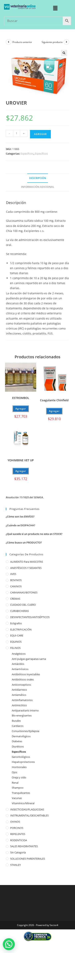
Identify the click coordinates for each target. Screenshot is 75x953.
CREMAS (15, 598)
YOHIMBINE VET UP (21, 460)
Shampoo (17, 787)
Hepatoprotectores (23, 762)
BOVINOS (16, 580)
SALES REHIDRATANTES (24, 846)
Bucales (16, 720)
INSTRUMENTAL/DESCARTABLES (29, 815)
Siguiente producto (52, 42)
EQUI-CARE (16, 635)
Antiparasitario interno (25, 710)
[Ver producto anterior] (8, 42)
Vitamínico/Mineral (23, 803)
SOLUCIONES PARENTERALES (27, 858)
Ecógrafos (16, 623)
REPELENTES (17, 834)
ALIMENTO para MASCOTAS (26, 561)
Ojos (14, 772)
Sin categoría (18, 852)
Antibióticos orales (23, 679)
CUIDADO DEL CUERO (23, 604)
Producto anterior (22, 42)
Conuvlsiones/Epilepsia (25, 731)
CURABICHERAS (19, 611)
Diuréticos (18, 746)
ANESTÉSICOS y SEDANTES (26, 568)
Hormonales (19, 767)
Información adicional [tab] (37, 187)
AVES (13, 574)
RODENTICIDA (18, 840)
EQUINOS (16, 641)
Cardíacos (17, 726)
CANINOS (16, 586)
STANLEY (15, 865)
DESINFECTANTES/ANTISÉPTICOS (30, 617)
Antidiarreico (19, 689)
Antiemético (19, 695)
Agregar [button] (20, 408)
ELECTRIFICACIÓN (21, 629)
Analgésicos (19, 653)
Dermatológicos (21, 736)
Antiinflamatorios (22, 700)
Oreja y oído (19, 777)
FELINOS (15, 648)
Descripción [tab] (37, 178)
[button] (55, 8)
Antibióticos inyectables (26, 674)
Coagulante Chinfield (54, 400)
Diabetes (17, 741)
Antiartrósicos (20, 669)
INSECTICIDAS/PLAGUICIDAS (27, 809)
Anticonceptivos (21, 684)
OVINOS (15, 821)
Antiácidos (18, 664)
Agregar (40, 134)
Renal (15, 782)
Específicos (27, 153)
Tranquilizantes (21, 793)
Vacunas (17, 798)
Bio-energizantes (22, 715)
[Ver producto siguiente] (66, 42)
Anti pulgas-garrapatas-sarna (29, 659)
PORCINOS (16, 828)
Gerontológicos (21, 757)
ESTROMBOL (20, 398)
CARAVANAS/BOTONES (23, 592)
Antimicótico (19, 705)
